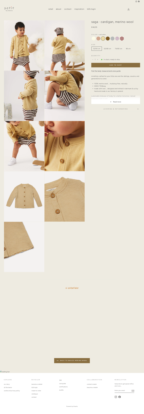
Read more (117, 102)
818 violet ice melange (117, 38)
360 (60, 380)
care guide (62, 383)
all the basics (8, 387)
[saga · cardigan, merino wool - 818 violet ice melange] (25, 342)
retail (50, 9)
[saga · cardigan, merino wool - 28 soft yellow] (17, 342)
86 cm (128, 48)
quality (61, 390)
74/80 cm (118, 48)
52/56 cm (96, 48)
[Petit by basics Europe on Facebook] (119, 397)
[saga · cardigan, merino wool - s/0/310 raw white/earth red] (28, 342)
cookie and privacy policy (12, 390)
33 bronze (108, 38)
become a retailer (37, 384)
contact (68, 9)
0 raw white (94, 38)
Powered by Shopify (72, 406)
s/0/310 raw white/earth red (122, 38)
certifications (63, 387)
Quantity (96, 55)
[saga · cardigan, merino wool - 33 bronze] (20, 342)
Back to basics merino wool (73, 360)
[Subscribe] (133, 390)
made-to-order (36, 390)
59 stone (112, 38)
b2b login (91, 9)
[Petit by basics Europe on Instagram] (116, 397)
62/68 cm (107, 48)
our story (7, 384)
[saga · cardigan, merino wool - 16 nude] (15, 342)
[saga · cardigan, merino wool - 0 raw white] (12, 342)
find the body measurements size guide (106, 71)
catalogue (35, 394)
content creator (92, 384)
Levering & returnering (115, 109)
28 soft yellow (103, 38)
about (58, 9)
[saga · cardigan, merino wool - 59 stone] (23, 342)
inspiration (79, 9)
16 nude (98, 38)
